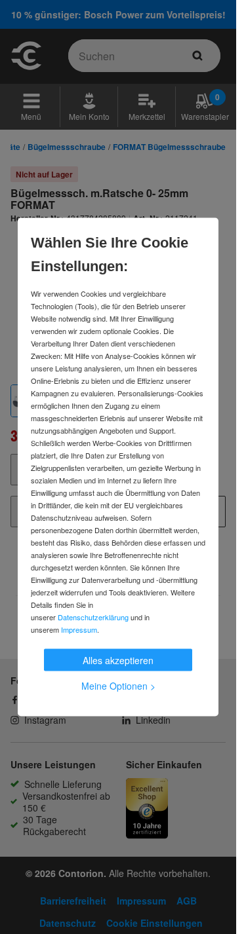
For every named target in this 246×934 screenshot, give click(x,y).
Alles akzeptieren (118, 660)
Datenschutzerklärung (93, 617)
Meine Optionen (118, 685)
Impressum (79, 629)
